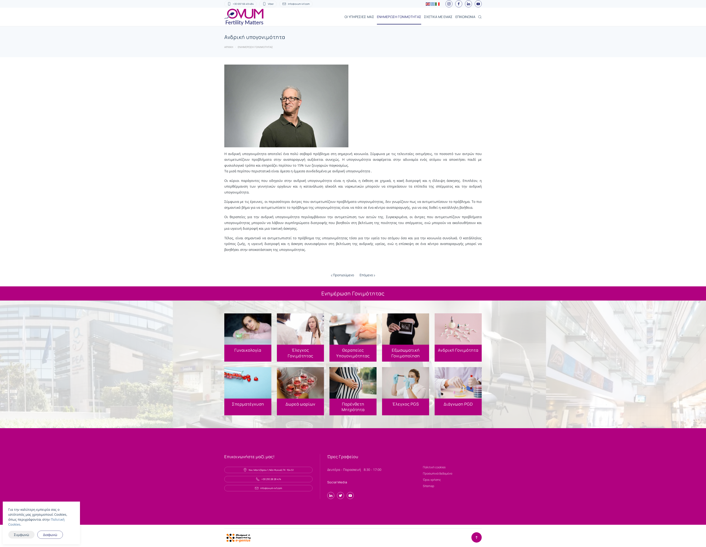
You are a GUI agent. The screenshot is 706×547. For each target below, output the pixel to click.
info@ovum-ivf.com (299, 4)
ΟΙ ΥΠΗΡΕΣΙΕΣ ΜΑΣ (359, 17)
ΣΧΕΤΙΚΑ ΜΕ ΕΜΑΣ (438, 17)
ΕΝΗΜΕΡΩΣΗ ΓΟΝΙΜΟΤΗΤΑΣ (399, 17)
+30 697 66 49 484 (243, 4)
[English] (428, 4)
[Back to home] (244, 17)
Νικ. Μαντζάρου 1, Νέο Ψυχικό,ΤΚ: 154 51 (271, 470)
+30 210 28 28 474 (271, 479)
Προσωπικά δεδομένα (437, 473)
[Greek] (432, 4)
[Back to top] (476, 537)
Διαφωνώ (50, 534)
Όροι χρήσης (432, 480)
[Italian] (437, 4)
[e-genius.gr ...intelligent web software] (237, 537)
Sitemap (428, 486)
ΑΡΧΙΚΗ (228, 47)
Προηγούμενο (343, 275)
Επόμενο (367, 275)
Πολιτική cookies (434, 467)
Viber (271, 4)
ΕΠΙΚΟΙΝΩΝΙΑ (465, 17)
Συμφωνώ (21, 534)
